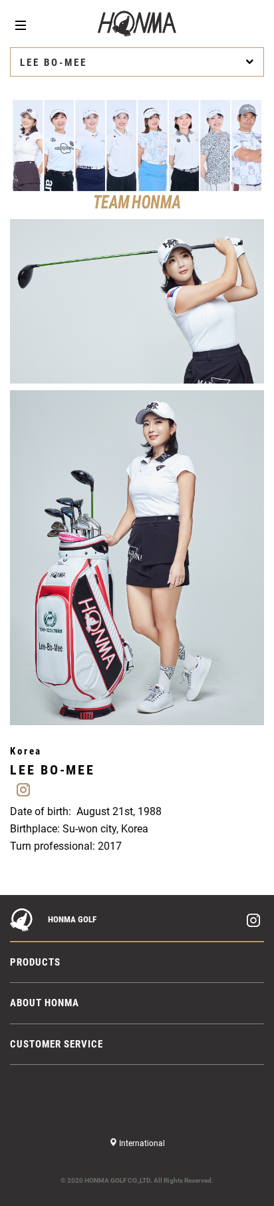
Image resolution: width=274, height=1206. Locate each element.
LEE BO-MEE (54, 63)
